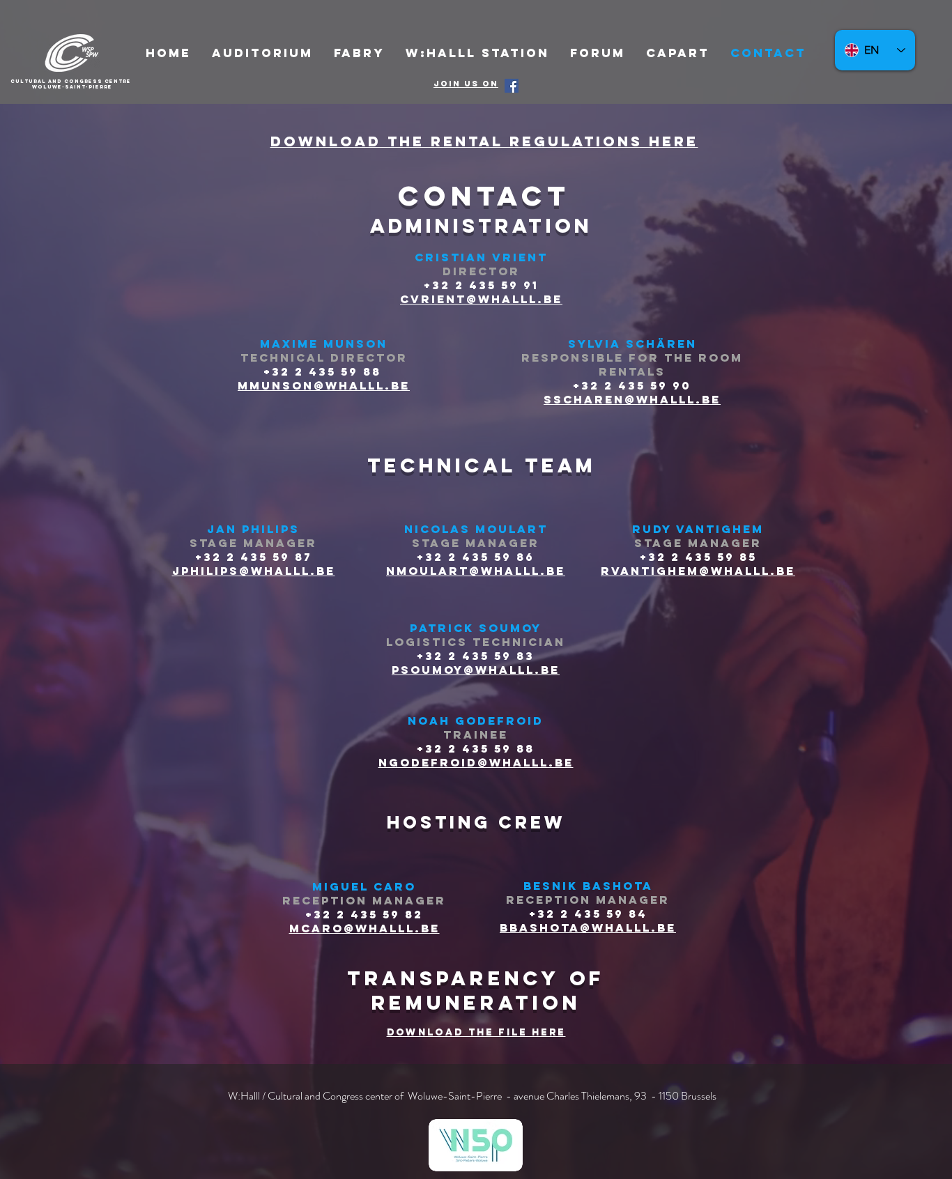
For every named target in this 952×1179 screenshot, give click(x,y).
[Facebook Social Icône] (512, 86)
